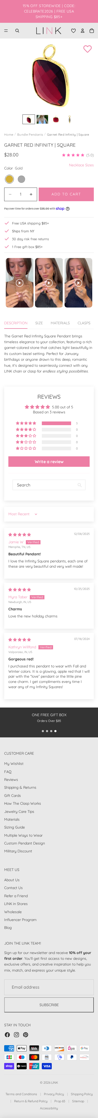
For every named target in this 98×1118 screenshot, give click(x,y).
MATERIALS (60, 323)
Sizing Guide (14, 827)
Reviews (11, 779)
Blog (8, 927)
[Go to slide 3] (51, 731)
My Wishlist (14, 763)
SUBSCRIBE (49, 1004)
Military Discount (18, 851)
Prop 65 (59, 1101)
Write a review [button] (49, 461)
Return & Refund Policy (31, 1101)
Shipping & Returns (20, 787)
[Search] (17, 30)
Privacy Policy (54, 1094)
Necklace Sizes (81, 165)
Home (8, 134)
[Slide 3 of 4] (56, 119)
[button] (78, 155)
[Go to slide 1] (43, 731)
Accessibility (49, 1108)
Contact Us (13, 888)
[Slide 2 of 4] (42, 119)
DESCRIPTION (15, 323)
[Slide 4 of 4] (69, 119)
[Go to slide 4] (55, 731)
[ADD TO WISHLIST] (87, 49)
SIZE (39, 323)
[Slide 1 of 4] (28, 119)
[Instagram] (16, 1035)
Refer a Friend (16, 896)
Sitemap (78, 1101)
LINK (54, 1082)
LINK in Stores (16, 904)
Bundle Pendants (30, 134)
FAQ (7, 771)
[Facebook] (7, 1035)
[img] (19, 534)
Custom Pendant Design (24, 843)
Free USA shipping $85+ (30, 223)
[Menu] (6, 31)
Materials (12, 819)
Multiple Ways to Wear (23, 835)
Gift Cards (12, 795)
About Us (12, 880)
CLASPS (84, 323)
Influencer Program (20, 919)
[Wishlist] (73, 30)
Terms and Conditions (21, 1094)
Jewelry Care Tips (19, 811)
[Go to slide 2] (47, 731)
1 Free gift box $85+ (27, 247)
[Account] (82, 30)
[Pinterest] (25, 1035)
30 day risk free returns (30, 239)
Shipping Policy (82, 1094)
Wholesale (13, 911)
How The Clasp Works (22, 803)
